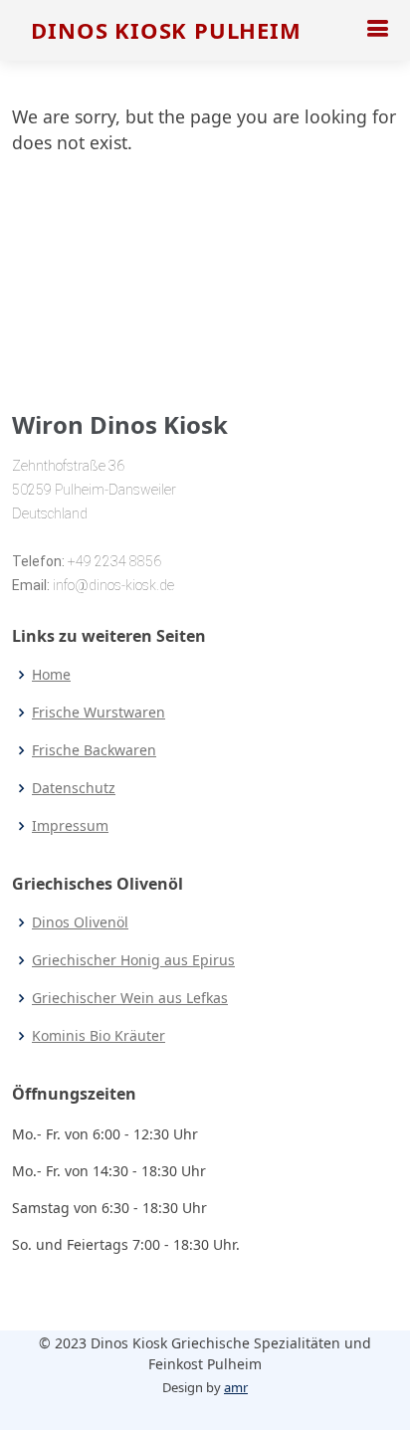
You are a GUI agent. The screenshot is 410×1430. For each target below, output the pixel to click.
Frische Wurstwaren (98, 712)
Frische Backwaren (94, 750)
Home (51, 675)
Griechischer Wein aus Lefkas (130, 998)
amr (236, 1387)
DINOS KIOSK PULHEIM (166, 30)
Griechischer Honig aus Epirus (133, 960)
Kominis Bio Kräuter (98, 1036)
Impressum (70, 826)
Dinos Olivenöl (80, 922)
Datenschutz (73, 788)
